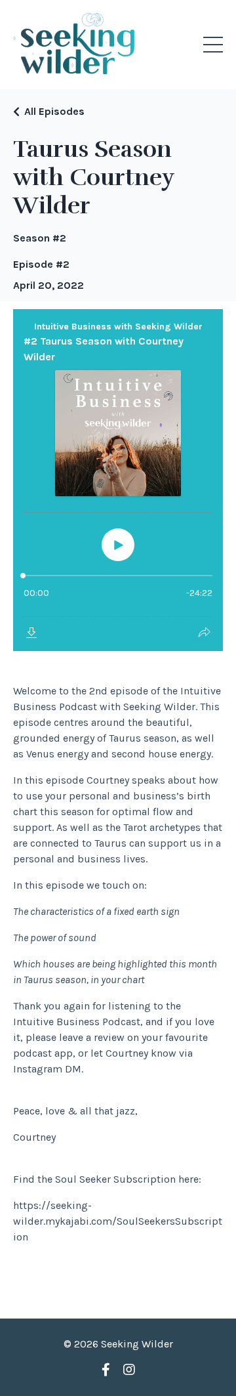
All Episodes (54, 111)
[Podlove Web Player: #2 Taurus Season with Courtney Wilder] (118, 480)
